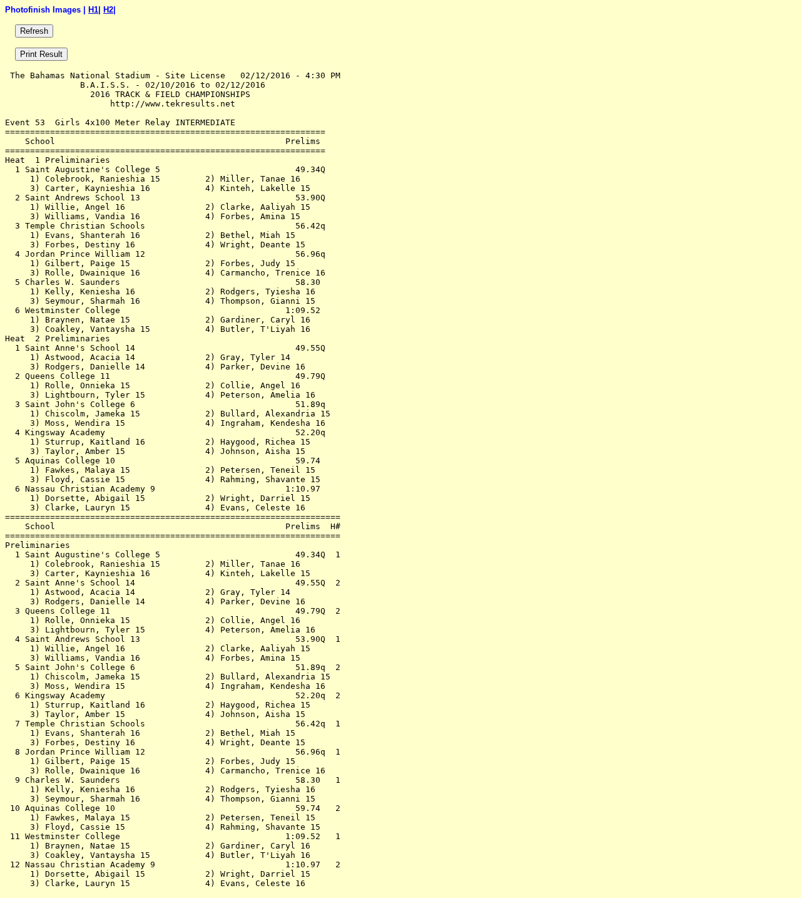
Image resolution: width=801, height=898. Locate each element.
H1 (93, 9)
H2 (108, 9)
